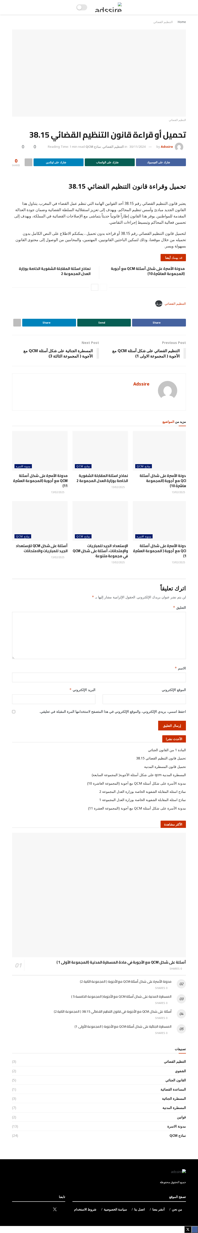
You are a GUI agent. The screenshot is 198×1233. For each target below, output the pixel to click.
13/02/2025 (179, 492)
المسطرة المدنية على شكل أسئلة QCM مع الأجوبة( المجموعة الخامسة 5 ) (121, 996)
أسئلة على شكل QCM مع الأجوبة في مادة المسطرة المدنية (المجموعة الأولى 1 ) (121, 962)
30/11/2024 (137, 146)
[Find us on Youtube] (38, 1209)
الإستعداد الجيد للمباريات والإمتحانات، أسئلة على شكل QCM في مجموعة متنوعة (100, 550)
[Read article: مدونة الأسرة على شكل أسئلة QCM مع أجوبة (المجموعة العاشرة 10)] (160, 451)
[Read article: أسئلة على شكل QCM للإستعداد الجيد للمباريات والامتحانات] (40, 521)
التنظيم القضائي (163, 22)
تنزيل (158, 303)
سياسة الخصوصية (115, 1209)
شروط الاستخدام (85, 1209)
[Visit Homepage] (108, 7)
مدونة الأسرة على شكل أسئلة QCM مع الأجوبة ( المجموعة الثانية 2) (125, 981)
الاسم (180, 668)
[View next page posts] (94, 287)
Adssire (167, 146)
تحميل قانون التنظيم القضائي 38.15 (161, 758)
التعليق (179, 607)
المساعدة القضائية (173, 1089)
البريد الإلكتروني (82, 689)
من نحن (177, 1209)
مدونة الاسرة (23, 466)
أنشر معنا (158, 1209)
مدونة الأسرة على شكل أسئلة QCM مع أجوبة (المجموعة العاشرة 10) (148, 271)
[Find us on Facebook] (63, 1209)
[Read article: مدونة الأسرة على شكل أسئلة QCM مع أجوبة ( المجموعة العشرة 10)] (160, 521)
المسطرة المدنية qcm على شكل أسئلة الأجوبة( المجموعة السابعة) (139, 774)
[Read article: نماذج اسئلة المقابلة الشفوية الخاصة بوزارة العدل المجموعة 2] (100, 451)
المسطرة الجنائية (174, 1098)
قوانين (181, 1117)
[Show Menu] (181, 7)
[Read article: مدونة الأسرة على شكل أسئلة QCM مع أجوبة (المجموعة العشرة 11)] (40, 451)
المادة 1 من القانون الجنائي (167, 750)
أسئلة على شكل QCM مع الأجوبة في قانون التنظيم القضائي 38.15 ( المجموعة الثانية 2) (112, 1011)
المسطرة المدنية (174, 1107)
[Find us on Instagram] (46, 1209)
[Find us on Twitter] (55, 1209)
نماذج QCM (93, 146)
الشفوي (180, 1071)
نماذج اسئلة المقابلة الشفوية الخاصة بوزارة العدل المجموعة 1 (142, 799)
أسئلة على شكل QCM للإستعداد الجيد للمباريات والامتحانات (42, 548)
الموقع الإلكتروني (174, 689)
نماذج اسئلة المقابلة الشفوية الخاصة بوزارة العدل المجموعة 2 (55, 271)
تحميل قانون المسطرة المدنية (165, 766)
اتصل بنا (139, 1209)
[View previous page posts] (103, 287)
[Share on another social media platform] (28, 162)
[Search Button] (16, 7)
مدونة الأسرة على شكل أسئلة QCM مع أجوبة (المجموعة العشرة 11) (40, 480)
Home (182, 22)
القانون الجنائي (175, 1080)
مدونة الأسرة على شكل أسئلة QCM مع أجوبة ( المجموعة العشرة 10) (160, 550)
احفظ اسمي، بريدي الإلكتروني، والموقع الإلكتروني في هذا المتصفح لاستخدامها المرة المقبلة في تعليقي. (112, 711)
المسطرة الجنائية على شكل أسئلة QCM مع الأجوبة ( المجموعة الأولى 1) (123, 1026)
